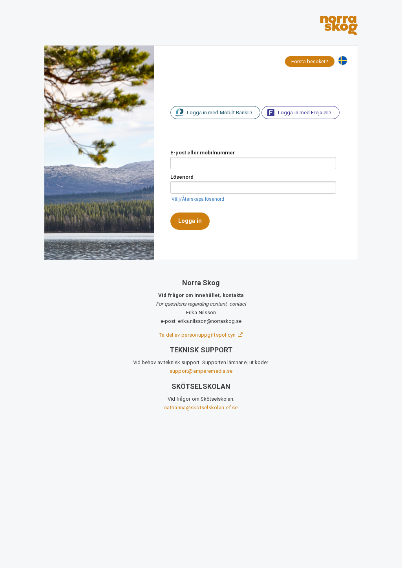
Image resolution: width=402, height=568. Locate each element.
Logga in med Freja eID (304, 112)
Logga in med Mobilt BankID (219, 112)
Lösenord (182, 177)
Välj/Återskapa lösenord (198, 199)
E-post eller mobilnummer (202, 153)
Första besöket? (309, 61)
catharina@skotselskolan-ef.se (201, 407)
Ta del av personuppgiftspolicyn (198, 335)
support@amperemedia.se (201, 371)
